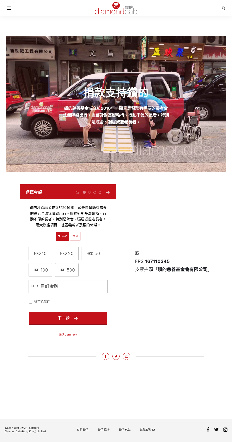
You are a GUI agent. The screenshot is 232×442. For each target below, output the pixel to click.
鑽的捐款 (104, 430)
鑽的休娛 (125, 430)
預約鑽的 (83, 430)
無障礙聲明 (147, 430)
